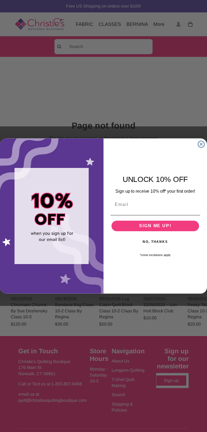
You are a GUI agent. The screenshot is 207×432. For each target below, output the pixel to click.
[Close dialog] (201, 144)
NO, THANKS (155, 242)
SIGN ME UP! (155, 225)
